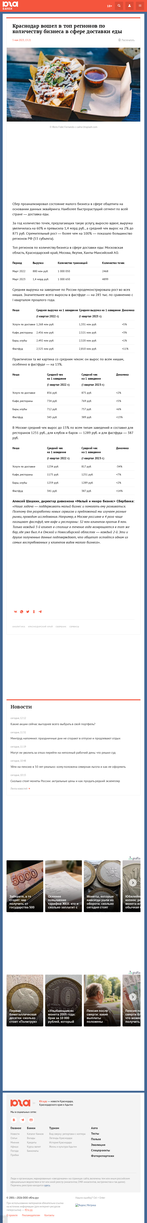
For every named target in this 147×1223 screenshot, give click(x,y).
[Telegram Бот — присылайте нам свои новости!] (31, 1120)
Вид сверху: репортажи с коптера (67, 1134)
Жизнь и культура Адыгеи (63, 1146)
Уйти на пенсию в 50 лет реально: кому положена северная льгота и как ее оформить (68, 767)
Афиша (14, 1146)
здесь (47, 1185)
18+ (109, 6)
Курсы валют (34, 1146)
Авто (94, 1128)
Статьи (14, 1138)
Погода (14, 1150)
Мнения (15, 1142)
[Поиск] (119, 6)
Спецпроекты (100, 1150)
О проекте (12, 1215)
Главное (16, 1128)
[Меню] (140, 6)
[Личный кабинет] (129, 6)
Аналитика (18, 626)
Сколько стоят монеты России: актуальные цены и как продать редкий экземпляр (65, 781)
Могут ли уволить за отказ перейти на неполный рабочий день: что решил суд (63, 752)
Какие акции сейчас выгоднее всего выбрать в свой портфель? (53, 724)
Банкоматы (33, 1150)
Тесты (95, 1133)
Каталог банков (35, 1134)
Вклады (31, 1138)
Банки (31, 1128)
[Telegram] (22, 1120)
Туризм (54, 1128)
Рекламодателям (31, 1215)
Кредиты (32, 1142)
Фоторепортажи (102, 1156)
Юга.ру (43, 1101)
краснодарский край (40, 626)
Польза (96, 1139)
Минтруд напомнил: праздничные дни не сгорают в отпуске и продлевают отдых (65, 738)
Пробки (15, 1155)
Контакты (49, 1215)
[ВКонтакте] (14, 1120)
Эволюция (98, 1145)
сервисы (74, 626)
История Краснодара (60, 1142)
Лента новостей (19, 788)
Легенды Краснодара (60, 1138)
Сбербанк (61, 626)
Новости (21, 707)
